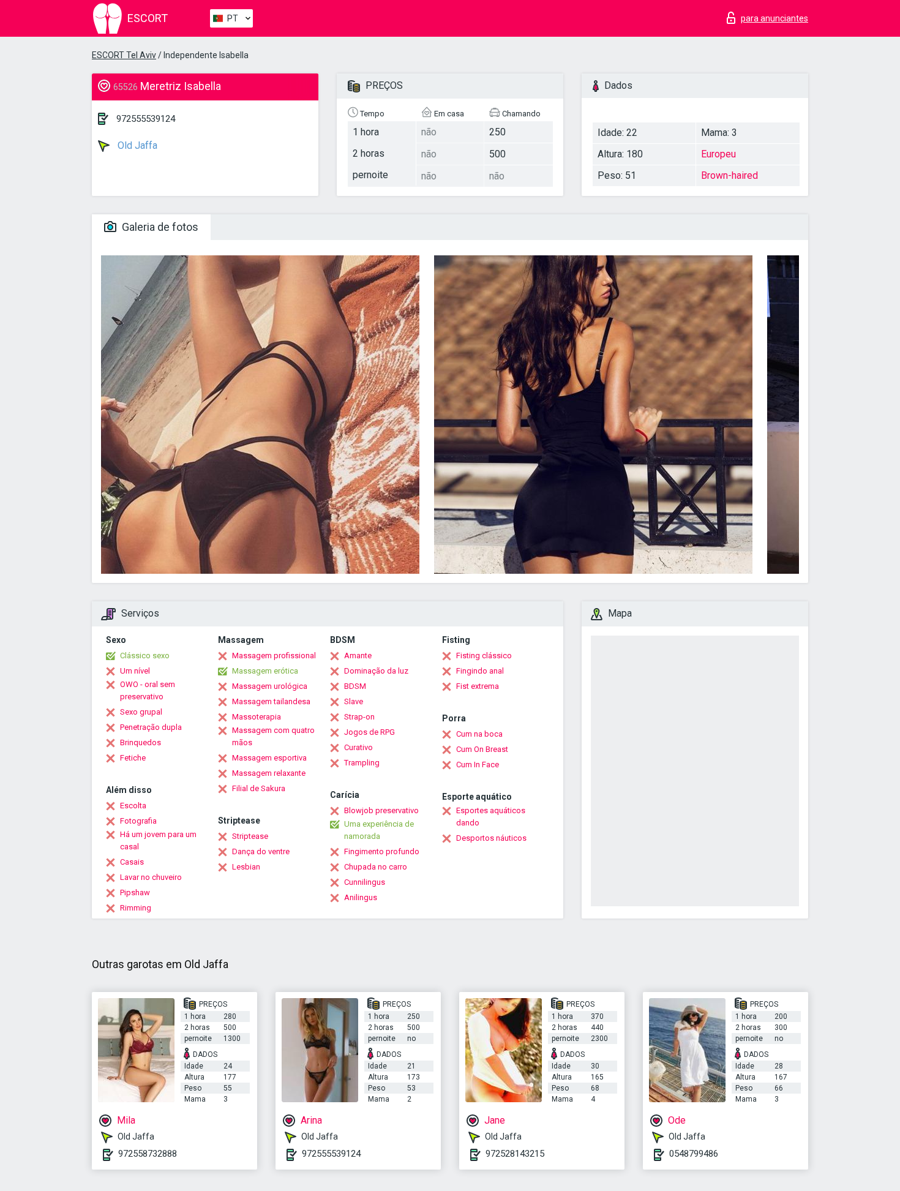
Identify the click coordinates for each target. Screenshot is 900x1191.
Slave (353, 701)
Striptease (250, 836)
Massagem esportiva (269, 757)
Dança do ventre (261, 851)
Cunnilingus (364, 882)
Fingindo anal (480, 670)
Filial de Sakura (258, 788)
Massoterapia (256, 716)
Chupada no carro (375, 866)
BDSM (355, 686)
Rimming (135, 907)
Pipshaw (135, 892)
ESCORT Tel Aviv (124, 55)
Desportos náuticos (491, 838)
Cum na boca (479, 733)
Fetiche (133, 757)
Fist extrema (477, 686)
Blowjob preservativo (381, 810)
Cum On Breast (482, 749)
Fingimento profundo (381, 851)
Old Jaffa (136, 145)
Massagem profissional (274, 655)
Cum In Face (477, 764)
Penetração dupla (151, 727)
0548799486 (693, 1153)
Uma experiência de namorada (379, 830)
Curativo (358, 747)
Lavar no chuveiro (151, 877)
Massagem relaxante (269, 773)
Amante (358, 655)
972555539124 (145, 118)
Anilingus (360, 897)
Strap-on (359, 716)
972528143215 (515, 1153)
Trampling (362, 762)
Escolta (133, 805)
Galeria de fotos (158, 226)
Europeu (718, 154)
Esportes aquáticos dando (490, 816)
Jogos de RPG (369, 732)
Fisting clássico (484, 655)
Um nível (135, 670)
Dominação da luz (376, 670)
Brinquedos (140, 742)
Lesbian (246, 866)
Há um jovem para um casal (158, 840)
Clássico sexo (145, 655)
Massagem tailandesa (271, 701)
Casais (132, 861)
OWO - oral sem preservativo (147, 690)
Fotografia (138, 820)
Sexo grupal (141, 711)
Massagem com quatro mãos (273, 736)
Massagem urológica (269, 686)
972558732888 (147, 1153)
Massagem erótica (265, 670)
